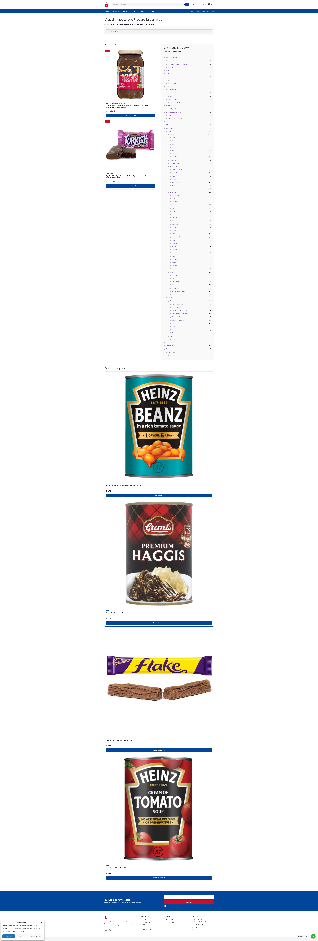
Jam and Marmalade (179, 291)
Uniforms (169, 349)
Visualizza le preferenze (36, 936)
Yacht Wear (171, 352)
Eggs (173, 339)
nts (167, 121)
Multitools (169, 105)
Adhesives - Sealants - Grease (177, 64)
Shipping (143, 924)
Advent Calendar (177, 304)
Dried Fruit (175, 288)
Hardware (171, 77)
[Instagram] (110, 930)
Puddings (175, 294)
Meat (173, 240)
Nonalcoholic (174, 166)
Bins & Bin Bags (175, 102)
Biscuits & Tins (176, 307)
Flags (169, 115)
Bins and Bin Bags (171, 57)
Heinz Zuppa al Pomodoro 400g (116, 868)
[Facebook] (106, 930)
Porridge (175, 201)
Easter (172, 336)
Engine (168, 73)
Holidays (133, 11)
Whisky (174, 157)
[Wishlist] (204, 4)
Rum (173, 147)
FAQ (142, 927)
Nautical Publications (175, 118)
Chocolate (110, 173)
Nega (21, 936)
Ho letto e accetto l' (176, 906)
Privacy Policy (170, 920)
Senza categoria (171, 346)
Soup (174, 262)
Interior (168, 86)
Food (124, 11)
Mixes (174, 179)
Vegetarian (175, 269)
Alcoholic (173, 134)
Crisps (174, 230)
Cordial (174, 173)
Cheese (174, 218)
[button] (42, 922)
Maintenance (172, 67)
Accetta (9, 936)
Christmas (173, 301)
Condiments (176, 221)
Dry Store (173, 93)
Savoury (172, 205)
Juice (174, 176)
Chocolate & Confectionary (115, 103)
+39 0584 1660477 (199, 924)
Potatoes (175, 253)
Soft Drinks (175, 182)
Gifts (173, 323)
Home (107, 11)
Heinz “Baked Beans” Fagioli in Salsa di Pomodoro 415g (124, 485)
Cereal (174, 198)
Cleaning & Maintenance (174, 61)
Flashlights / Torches (174, 109)
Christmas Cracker (178, 317)
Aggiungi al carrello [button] (130, 115)
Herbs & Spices (177, 237)
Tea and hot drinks (178, 333)
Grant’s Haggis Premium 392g (115, 613)
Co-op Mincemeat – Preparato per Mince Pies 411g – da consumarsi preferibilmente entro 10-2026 (127, 106)
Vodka (174, 154)
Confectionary (176, 285)
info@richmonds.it (199, 930)
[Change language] (195, 4)
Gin (173, 144)
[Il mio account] (200, 4)
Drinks (115, 11)
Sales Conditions (145, 922)
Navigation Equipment (173, 112)
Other (174, 326)
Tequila (174, 150)
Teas (173, 185)
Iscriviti (189, 902)
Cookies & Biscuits (178, 320)
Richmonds (169, 128)
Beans (174, 211)
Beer (173, 137)
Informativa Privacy (181, 906)
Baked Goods (176, 195)
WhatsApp (197, 927)
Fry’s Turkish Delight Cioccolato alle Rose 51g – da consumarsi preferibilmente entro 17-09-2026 (126, 176)
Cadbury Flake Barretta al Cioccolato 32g (119, 740)
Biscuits (174, 278)
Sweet (172, 272)
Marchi (143, 11)
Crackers (175, 227)
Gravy (174, 234)
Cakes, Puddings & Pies (179, 310)
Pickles (174, 250)
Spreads (174, 266)
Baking (174, 275)
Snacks (172, 96)
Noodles (175, 246)
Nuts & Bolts (174, 80)
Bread (174, 214)
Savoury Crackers (178, 330)
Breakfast (173, 192)
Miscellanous (172, 83)
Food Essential (172, 89)
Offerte (152, 11)
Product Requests (146, 929)
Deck (167, 70)
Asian (173, 208)
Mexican (175, 243)
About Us (143, 920)
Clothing (173, 355)
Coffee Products (177, 170)
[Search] (187, 4)
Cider (174, 141)
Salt (173, 256)
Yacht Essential (173, 99)
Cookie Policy (170, 922)
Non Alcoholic (174, 163)
